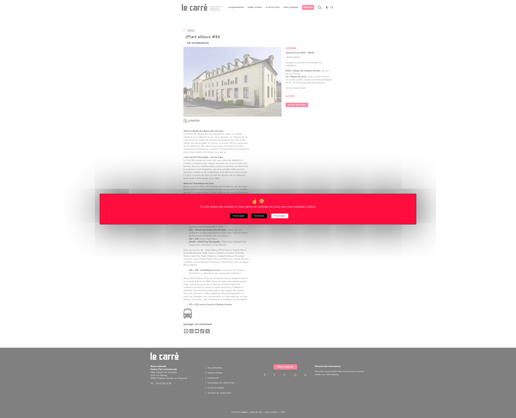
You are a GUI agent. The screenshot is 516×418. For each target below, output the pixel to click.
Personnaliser (280, 216)
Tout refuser (259, 216)
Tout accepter (239, 216)
